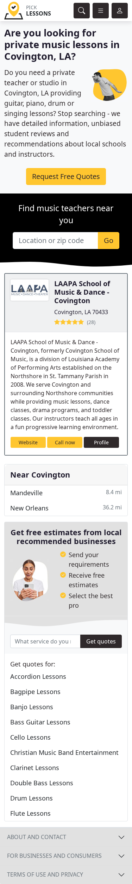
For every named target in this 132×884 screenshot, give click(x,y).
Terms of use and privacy (45, 874)
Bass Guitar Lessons (40, 722)
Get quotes (101, 641)
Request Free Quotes (66, 176)
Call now (65, 442)
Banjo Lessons (31, 707)
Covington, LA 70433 (81, 312)
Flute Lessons (30, 813)
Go (108, 240)
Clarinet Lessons (34, 767)
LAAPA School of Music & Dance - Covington (82, 292)
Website (28, 442)
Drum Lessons (31, 798)
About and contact (36, 837)
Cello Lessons (30, 737)
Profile (101, 442)
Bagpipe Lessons (35, 691)
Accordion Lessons (38, 676)
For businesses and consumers (54, 856)
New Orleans (66, 507)
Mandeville (66, 492)
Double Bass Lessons (41, 783)
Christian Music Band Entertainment (64, 752)
